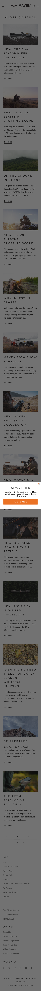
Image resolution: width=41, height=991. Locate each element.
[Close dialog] (39, 484)
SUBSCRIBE (20, 502)
